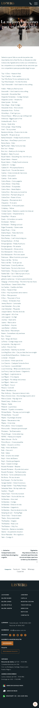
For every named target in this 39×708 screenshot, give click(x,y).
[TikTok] (25, 635)
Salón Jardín (6, 608)
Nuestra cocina (27, 601)
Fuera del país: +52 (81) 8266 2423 (20, 623)
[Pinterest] (21, 635)
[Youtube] (18, 635)
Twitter (23, 569)
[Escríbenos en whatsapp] (35, 704)
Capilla (24, 598)
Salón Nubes (6, 598)
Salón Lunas (6, 601)
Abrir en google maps (14, 685)
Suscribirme (7, 643)
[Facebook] (10, 635)
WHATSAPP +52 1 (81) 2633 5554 (17, 696)
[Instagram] (14, 635)
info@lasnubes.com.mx (18, 630)
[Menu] (36, 4)
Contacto (25, 615)
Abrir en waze (11, 691)
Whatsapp (31, 569)
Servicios (24, 608)
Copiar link (20, 571)
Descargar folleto (10, 651)
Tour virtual (26, 605)
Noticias (24, 611)
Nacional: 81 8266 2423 (16, 625)
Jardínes (24, 594)
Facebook (16, 569)
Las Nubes (5, 594)
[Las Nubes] (8, 3)
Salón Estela (6, 605)
